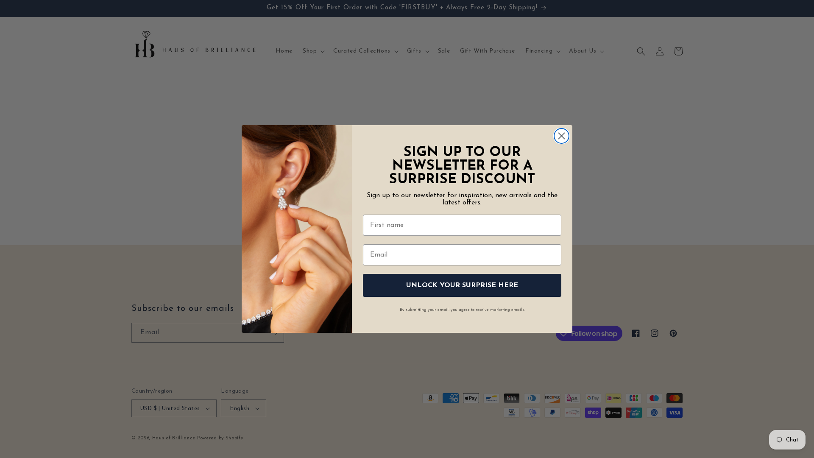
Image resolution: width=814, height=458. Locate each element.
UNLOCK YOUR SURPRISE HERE (462, 285)
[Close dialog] (561, 135)
